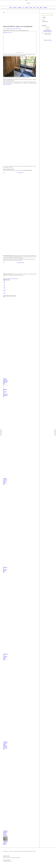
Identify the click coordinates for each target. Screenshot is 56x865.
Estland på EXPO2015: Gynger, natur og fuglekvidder (17, 26)
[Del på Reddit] (4, 291)
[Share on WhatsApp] (4, 284)
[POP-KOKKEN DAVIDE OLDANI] (55, 433)
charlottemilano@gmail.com (47, 31)
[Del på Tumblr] (4, 288)
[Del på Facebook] (4, 281)
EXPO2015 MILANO (10, 28)
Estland (6, 278)
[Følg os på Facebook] (47, 40)
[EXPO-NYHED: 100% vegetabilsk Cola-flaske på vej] (1, 433)
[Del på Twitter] (4, 282)
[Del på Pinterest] (4, 285)
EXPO (8, 278)
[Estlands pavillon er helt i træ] (21, 12)
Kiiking (17, 278)
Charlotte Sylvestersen (17, 28)
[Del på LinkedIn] (4, 287)
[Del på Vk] (4, 290)
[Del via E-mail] (4, 293)
